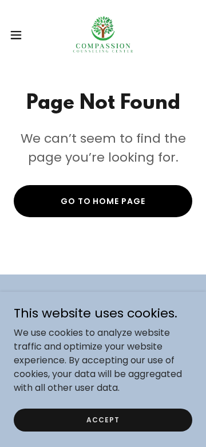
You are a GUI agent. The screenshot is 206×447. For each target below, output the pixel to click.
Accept (102, 419)
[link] (102, 35)
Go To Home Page (103, 201)
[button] (19, 34)
